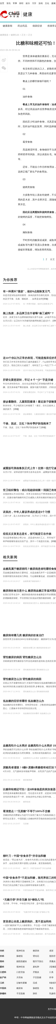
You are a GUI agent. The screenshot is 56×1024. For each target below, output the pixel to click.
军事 (15, 3)
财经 (21, 3)
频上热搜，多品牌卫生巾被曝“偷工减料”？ (28, 313)
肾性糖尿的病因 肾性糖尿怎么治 (22, 657)
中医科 (3, 988)
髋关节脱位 (38, 961)
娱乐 (28, 3)
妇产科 (3, 977)
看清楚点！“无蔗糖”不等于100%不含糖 (26, 811)
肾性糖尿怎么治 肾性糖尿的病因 (22, 679)
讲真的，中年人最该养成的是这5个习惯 (26, 511)
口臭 (51, 972)
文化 (47, 3)
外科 (2, 956)
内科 (2, 950)
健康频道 (4, 35)
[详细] (45, 299)
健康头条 (15, 35)
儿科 (2, 983)
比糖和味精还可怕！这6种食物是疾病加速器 (29, 789)
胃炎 (51, 988)
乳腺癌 (52, 993)
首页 (2, 3)
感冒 (51, 950)
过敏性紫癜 (21, 983)
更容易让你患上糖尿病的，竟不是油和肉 (27, 921)
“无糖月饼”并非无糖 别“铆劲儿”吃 (23, 899)
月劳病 (19, 977)
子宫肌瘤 (37, 977)
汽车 (34, 3)
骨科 (2, 961)
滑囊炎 (52, 961)
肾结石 (36, 956)
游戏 (41, 3)
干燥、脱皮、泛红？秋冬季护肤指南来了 (27, 423)
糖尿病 (36, 950)
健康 (27, 14)
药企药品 (22, 26)
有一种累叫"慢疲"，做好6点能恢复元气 (26, 291)
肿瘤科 (3, 993)
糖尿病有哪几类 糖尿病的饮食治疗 (23, 635)
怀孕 (51, 977)
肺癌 (35, 993)
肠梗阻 (19, 956)
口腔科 (3, 972)
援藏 (53, 3)
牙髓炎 (36, 972)
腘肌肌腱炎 (21, 961)
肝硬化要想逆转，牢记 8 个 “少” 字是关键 (28, 379)
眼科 (2, 967)
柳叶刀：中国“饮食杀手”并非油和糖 (24, 855)
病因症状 (37, 26)
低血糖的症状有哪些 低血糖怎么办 (23, 700)
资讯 (8, 3)
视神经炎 (20, 950)
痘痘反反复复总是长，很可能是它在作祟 (27, 533)
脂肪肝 (52, 956)
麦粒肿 (36, 967)
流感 (35, 983)
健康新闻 (7, 26)
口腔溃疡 (20, 972)
